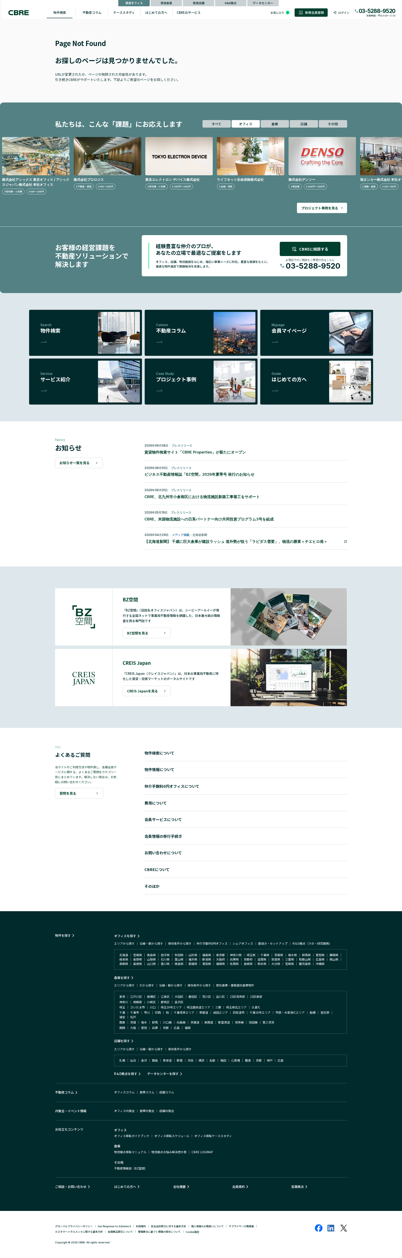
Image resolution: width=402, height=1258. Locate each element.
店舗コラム (166, 1092)
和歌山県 (305, 959)
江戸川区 (136, 996)
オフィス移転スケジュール (171, 1136)
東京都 (220, 955)
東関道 (208, 1022)
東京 (122, 996)
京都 (166, 1028)
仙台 (133, 1060)
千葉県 (264, 955)
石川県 (165, 959)
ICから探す (147, 985)
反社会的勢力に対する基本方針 (168, 1226)
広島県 (320, 959)
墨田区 (192, 996)
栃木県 (292, 955)
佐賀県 (234, 964)
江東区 (165, 996)
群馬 (155, 1022)
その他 (333, 123)
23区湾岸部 (237, 996)
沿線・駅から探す (151, 943)
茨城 (133, 1022)
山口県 (151, 964)
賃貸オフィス (134, 3)
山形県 (192, 955)
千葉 (122, 1012)
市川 (147, 1012)
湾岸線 (239, 1022)
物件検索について (159, 753)
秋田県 (179, 955)
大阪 (133, 1028)
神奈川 (123, 1002)
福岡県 (220, 964)
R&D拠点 (231, 3)
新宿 (180, 1060)
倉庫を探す (122, 977)
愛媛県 (192, 964)
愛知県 (320, 955)
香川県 (165, 964)
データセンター (263, 3)
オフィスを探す (125, 936)
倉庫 (274, 123)
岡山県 (334, 959)
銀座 (155, 1060)
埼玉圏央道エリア (198, 1007)
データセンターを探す (163, 1073)
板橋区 (151, 996)
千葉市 (134, 1012)
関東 (122, 1022)
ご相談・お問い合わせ (70, 1186)
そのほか (152, 886)
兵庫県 (234, 959)
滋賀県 (262, 959)
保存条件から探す (180, 943)
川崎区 (151, 1002)
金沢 (144, 1060)
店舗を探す (122, 1041)
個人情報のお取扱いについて (207, 1226)
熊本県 (262, 964)
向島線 (181, 1022)
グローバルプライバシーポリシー (74, 1226)
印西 (158, 1012)
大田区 (179, 996)
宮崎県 (289, 964)
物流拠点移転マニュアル (130, 1152)
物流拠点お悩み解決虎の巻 (169, 1152)
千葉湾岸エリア (184, 1012)
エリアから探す (124, 943)
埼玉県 (251, 955)
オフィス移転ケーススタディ (213, 1136)
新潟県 (206, 959)
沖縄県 (320, 964)
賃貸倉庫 (166, 3)
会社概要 (179, 1186)
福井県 (192, 959)
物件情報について (159, 769)
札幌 (122, 1060)
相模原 (137, 1002)
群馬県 (306, 955)
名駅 (212, 1060)
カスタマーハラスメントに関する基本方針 (79, 1231)
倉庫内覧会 (147, 1111)
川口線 (167, 1022)
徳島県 (179, 964)
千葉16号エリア (260, 1012)
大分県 (275, 964)
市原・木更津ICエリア (290, 1012)
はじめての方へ (156, 12)
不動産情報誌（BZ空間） (130, 1168)
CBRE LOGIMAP (202, 1152)
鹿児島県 (305, 964)
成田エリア (220, 1012)
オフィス (245, 123)
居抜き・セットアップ (272, 943)
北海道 (123, 955)
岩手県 (165, 955)
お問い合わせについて (163, 852)
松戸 (133, 1017)
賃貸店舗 (198, 3)
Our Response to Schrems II (114, 1226)
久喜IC (256, 1007)
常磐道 (203, 1012)
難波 (248, 1060)
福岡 (188, 1028)
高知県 (206, 964)
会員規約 (238, 1186)
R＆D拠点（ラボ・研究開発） (312, 943)
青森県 (151, 955)
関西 (122, 1028)
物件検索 (59, 12)
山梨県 (151, 959)
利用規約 (141, 1226)
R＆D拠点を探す (125, 1073)
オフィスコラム (124, 1092)
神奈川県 (236, 955)
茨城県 (278, 955)
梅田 (223, 1060)
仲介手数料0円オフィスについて (171, 786)
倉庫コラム (147, 1092)
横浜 (201, 1060)
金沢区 (179, 1002)
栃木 (144, 1022)
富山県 (179, 959)
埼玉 (122, 1007)
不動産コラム (91, 12)
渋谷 (190, 1060)
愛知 (144, 1028)
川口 (153, 1007)
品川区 (220, 996)
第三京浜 (268, 1022)
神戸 (270, 1060)
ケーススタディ (124, 12)
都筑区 (165, 1002)
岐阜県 (123, 959)
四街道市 (239, 1012)
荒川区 (206, 996)
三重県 (289, 959)
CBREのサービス (189, 12)
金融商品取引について (120, 1231)
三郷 (218, 1007)
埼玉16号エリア (171, 1007)
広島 (177, 1028)
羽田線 (253, 1022)
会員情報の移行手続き (163, 836)
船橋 (313, 1012)
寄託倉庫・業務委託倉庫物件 (235, 985)
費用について (155, 803)
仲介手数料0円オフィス (212, 943)
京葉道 (195, 1022)
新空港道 (224, 1022)
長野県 (137, 959)
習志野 (325, 1012)
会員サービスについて (163, 819)
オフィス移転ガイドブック (131, 1136)
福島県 (206, 955)
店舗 (303, 123)
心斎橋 (235, 1060)
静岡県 (334, 955)
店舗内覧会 (166, 1111)
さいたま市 (137, 1007)
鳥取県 (123, 964)
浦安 (122, 1017)
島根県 (137, 964)
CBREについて (157, 869)
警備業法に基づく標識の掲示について (159, 1231)
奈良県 (275, 959)
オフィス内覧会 (124, 1111)
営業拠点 (297, 1186)
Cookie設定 (192, 1232)
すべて (216, 123)
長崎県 (248, 964)
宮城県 (137, 955)
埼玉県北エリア (236, 1007)
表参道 (167, 1060)
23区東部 (256, 996)
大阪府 (220, 959)
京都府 (248, 959)
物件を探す (63, 935)
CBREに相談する (313, 249)
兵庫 (155, 1028)
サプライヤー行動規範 (241, 1226)
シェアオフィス (243, 943)
